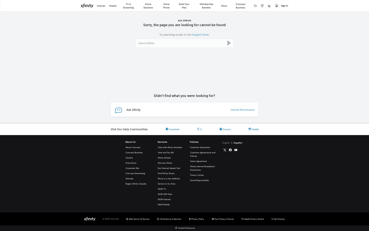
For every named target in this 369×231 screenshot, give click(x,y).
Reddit (255, 129)
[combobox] (184, 43)
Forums (227, 129)
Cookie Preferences (186, 228)
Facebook (174, 129)
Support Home (200, 34)
